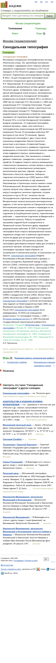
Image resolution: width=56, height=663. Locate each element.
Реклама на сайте (31, 560)
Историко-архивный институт (16, 319)
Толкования (15, 28)
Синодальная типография (23, 255)
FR (52, 2)
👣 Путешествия (7, 565)
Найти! (50, 16)
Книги (15, 33)
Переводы (41, 28)
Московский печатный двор (17, 425)
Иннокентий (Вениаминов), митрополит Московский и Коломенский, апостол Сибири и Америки (27, 531)
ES (46, 2)
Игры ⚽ (41, 33)
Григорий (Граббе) (12, 439)
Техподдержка (18, 560)
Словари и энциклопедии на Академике (24, 10)
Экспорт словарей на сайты (11, 569)
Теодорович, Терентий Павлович (20, 444)
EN (36, 2)
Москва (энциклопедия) (28, 23)
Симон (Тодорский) (13, 462)
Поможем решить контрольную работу (34, 358)
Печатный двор (32, 325)
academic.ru (11, 4)
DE (41, 2)
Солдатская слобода (17, 362)
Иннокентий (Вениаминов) (16, 517)
